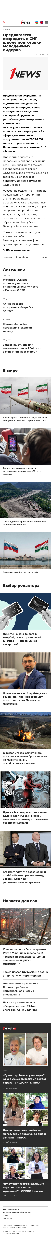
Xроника (6, 275)
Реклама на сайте (11, 1209)
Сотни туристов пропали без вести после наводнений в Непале (24, 523)
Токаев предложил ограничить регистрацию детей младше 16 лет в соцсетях (22, 471)
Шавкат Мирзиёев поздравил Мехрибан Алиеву (17, 328)
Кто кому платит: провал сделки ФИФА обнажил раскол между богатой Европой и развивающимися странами (24, 877)
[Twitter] (20, 257)
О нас (5, 1215)
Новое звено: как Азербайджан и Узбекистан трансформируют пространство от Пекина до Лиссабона (25, 698)
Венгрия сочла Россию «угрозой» (20, 572)
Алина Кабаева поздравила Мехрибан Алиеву (18, 307)
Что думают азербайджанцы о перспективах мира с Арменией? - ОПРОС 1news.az (23, 1187)
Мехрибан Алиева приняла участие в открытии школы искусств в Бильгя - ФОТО (20, 285)
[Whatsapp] (23, 257)
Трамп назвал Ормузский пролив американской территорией (25, 973)
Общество (7, 299)
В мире (6, 29)
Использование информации (17, 1212)
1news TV (6, 1070)
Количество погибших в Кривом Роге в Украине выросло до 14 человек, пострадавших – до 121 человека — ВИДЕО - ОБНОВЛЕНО (24, 957)
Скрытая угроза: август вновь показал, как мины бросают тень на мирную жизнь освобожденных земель (25, 758)
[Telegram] (27, 257)
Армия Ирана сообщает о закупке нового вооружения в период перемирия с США (25, 419)
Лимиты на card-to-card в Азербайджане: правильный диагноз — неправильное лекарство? (22, 639)
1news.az (12, 1227)
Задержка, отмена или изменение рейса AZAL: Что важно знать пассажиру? (21, 348)
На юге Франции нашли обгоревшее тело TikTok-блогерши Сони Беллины (20, 1006)
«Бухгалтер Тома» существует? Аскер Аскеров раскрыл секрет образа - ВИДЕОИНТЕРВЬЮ (24, 1079)
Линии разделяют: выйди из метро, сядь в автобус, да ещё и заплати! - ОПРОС (24, 1134)
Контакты (7, 1218)
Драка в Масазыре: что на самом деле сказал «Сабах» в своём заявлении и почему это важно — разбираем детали (25, 817)
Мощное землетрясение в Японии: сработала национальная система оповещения (20, 989)
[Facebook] (16, 257)
